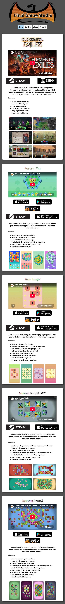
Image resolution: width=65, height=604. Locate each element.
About (35, 27)
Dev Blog (28, 27)
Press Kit (43, 27)
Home (21, 27)
